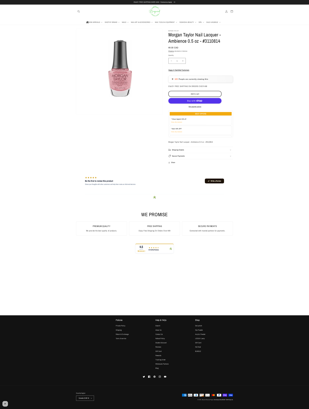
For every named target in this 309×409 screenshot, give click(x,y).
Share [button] (173, 162)
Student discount (161, 343)
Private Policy (120, 326)
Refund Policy (160, 338)
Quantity (171, 55)
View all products (176, 122)
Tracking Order (160, 360)
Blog (156, 368)
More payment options (195, 107)
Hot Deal (198, 347)
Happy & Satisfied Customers (178, 70)
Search (157, 326)
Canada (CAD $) (84, 398)
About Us (158, 330)
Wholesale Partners (162, 364)
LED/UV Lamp (200, 338)
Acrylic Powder (200, 334)
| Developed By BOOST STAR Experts (223, 399)
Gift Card (158, 351)
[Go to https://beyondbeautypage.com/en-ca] (155, 11)
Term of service (121, 338)
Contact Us (159, 334)
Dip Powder (199, 330)
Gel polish (198, 326)
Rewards (158, 355)
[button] (78, 11)
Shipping (171, 51)
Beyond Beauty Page (207, 399)
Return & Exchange (122, 334)
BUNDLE (198, 351)
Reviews (158, 347)
